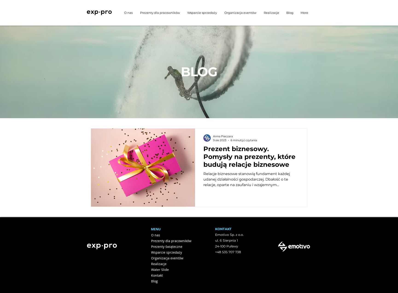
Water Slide (160, 269)
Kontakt (157, 275)
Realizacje (159, 264)
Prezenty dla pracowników (167, 241)
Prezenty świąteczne (166, 246)
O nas (155, 235)
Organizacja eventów (167, 258)
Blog (154, 281)
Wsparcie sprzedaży (166, 252)
